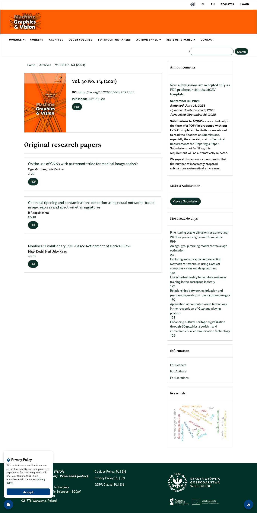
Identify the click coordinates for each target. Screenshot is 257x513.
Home (31, 65)
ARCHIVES (56, 39)
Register (227, 4)
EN (213, 4)
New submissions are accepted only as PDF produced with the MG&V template (200, 90)
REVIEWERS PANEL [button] (180, 39)
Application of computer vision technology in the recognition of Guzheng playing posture (198, 308)
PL (203, 4)
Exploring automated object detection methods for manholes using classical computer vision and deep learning (195, 263)
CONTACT (207, 39)
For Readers (178, 365)
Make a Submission (185, 201)
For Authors (178, 371)
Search (241, 51)
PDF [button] (77, 106)
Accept (28, 492)
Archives (45, 65)
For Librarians (179, 378)
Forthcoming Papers (114, 39)
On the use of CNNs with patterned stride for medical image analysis (83, 164)
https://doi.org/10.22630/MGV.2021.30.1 (107, 92)
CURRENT (36, 39)
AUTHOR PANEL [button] (147, 39)
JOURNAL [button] (16, 39)
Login (244, 4)
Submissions (210, 135)
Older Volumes (80, 39)
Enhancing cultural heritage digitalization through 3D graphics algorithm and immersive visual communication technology (200, 326)
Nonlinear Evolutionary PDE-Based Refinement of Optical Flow (79, 246)
